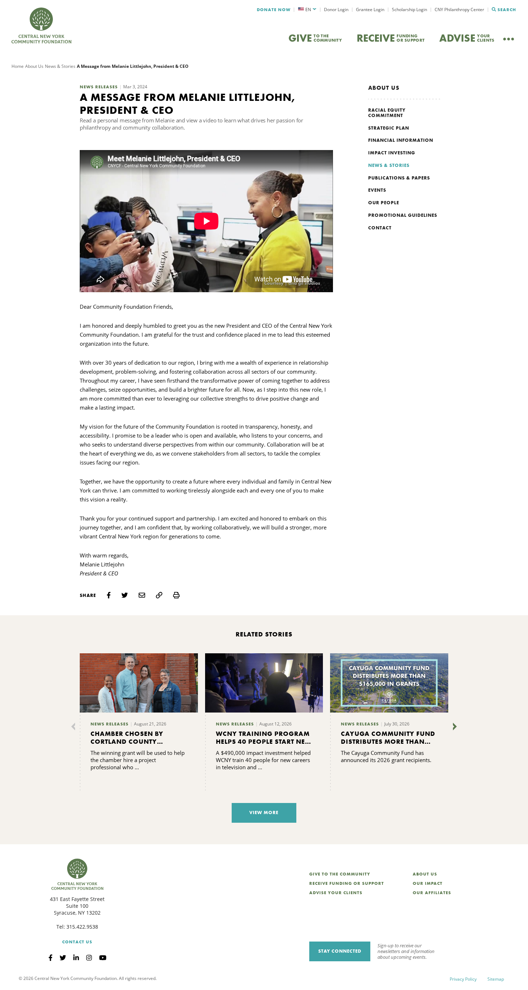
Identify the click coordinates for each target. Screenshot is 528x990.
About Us (34, 66)
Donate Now (274, 10)
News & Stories (60, 66)
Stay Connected (339, 951)
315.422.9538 (82, 926)
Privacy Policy (463, 979)
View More (263, 812)
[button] (307, 10)
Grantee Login (370, 9)
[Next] (453, 726)
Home (17, 66)
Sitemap (495, 979)
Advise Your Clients (335, 893)
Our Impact (428, 883)
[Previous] (75, 726)
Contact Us (77, 942)
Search (506, 10)
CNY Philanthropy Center (459, 9)
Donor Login (336, 9)
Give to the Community (339, 874)
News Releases (99, 87)
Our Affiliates (432, 893)
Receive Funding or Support (346, 883)
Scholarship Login (409, 9)
